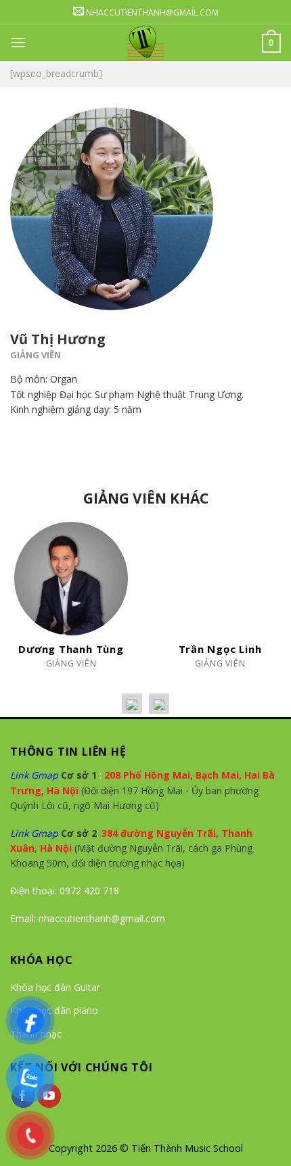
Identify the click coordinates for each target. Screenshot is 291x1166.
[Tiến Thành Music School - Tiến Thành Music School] (146, 43)
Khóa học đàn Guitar (55, 987)
